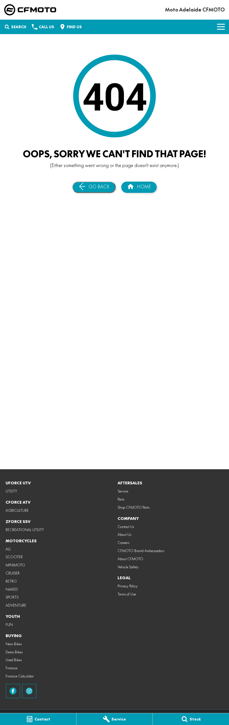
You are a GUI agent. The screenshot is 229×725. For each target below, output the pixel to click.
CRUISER (13, 573)
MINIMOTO (15, 565)
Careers (123, 542)
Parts (121, 499)
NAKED (12, 589)
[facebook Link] (13, 691)
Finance (11, 668)
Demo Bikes (14, 652)
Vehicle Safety (128, 567)
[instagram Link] (29, 691)
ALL (8, 549)
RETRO (11, 581)
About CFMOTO (130, 559)
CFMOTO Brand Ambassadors (141, 550)
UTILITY (11, 491)
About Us (124, 534)
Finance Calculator (20, 676)
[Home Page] (30, 10)
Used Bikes (14, 660)
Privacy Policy (128, 586)
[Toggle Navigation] (221, 27)
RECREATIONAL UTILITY (25, 529)
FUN (9, 624)
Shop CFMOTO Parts (133, 507)
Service (123, 491)
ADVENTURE (16, 605)
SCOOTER (14, 557)
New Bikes (14, 644)
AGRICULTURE (17, 510)
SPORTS (12, 597)
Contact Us (126, 526)
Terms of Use (127, 594)
